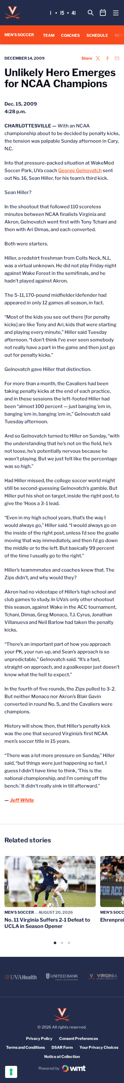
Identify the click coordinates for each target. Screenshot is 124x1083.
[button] (55, 943)
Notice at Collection (62, 1056)
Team (48, 35)
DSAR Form (62, 1047)
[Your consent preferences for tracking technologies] (11, 1072)
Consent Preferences (78, 1038)
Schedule (97, 35)
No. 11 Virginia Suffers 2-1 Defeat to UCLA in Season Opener (47, 923)
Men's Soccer (19, 912)
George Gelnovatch (80, 170)
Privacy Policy (39, 1038)
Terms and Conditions (25, 1047)
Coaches (70, 35)
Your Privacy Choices (98, 1047)
